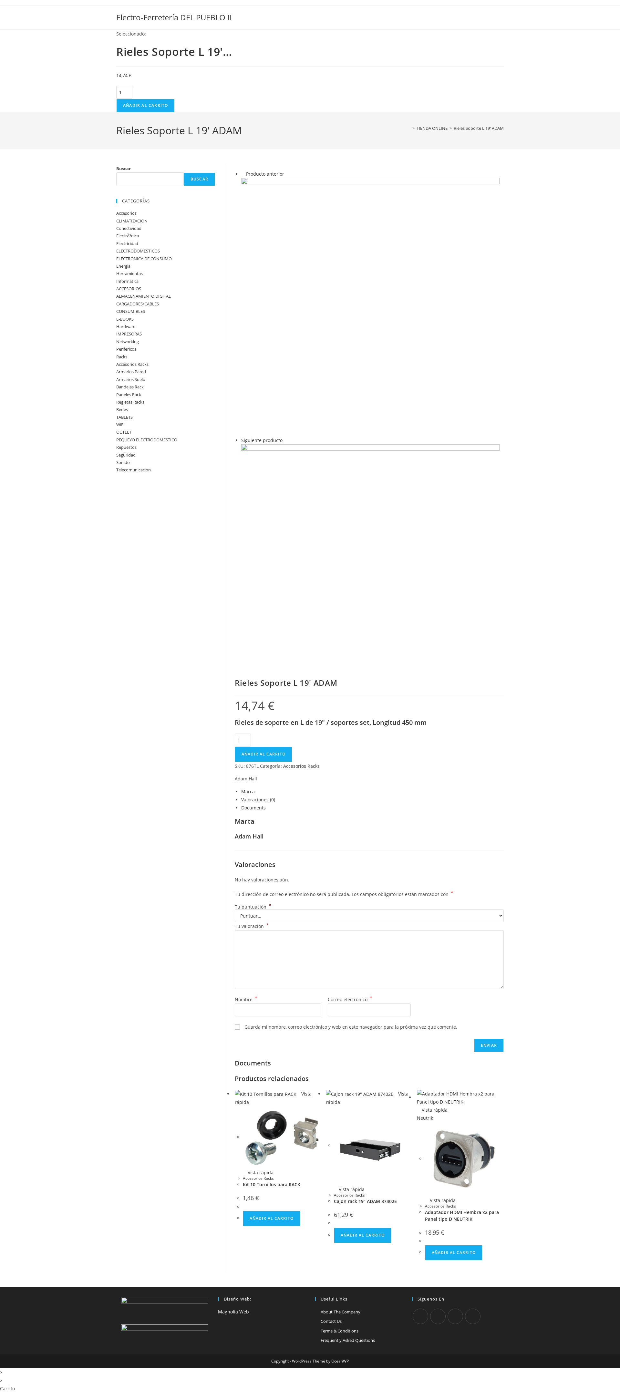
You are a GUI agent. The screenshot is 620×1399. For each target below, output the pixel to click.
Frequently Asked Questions (348, 1340)
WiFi (120, 424)
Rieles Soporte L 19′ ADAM (479, 128)
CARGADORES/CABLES (137, 304)
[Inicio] (408, 128)
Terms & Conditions (339, 1331)
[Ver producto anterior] (243, 174)
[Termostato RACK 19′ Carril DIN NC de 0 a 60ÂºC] (370, 553)
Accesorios (126, 213)
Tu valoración (252, 926)
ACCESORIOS (128, 289)
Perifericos (126, 349)
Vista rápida (260, 1172)
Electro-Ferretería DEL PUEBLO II (174, 17)
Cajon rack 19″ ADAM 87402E (365, 1201)
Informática (127, 281)
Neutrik (425, 1118)
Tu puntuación (253, 907)
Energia (123, 266)
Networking (127, 342)
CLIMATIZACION (132, 221)
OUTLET (123, 432)
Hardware (125, 326)
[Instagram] (455, 1316)
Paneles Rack (128, 394)
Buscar (123, 168)
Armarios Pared (131, 372)
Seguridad (126, 455)
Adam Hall (246, 779)
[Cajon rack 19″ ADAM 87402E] (370, 306)
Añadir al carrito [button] (272, 1218)
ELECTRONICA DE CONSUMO (144, 259)
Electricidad (127, 243)
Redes (122, 409)
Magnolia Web (233, 1312)
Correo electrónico (350, 999)
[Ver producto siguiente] (285, 440)
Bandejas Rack (130, 387)
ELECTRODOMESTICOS (138, 251)
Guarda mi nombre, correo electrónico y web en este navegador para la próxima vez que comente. (350, 1027)
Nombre (246, 999)
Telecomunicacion (133, 470)
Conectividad (128, 228)
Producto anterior (265, 174)
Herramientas (129, 273)
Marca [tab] (248, 791)
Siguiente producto (262, 440)
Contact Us (331, 1321)
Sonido (123, 462)
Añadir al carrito (145, 105)
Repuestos (126, 447)
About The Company (340, 1312)
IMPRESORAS (129, 334)
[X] (420, 1316)
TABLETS (124, 417)
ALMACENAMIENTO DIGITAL (143, 296)
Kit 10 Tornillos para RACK (271, 1184)
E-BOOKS (125, 319)
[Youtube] (472, 1316)
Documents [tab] (253, 808)
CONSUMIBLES (130, 311)
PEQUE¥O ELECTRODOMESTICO (146, 440)
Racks (121, 357)
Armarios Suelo (130, 379)
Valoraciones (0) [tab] (258, 800)
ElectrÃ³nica (127, 236)
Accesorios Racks (301, 766)
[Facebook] (438, 1316)
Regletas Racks (130, 402)
